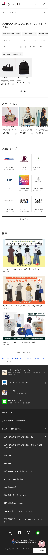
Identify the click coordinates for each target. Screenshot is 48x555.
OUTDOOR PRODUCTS (15, 359)
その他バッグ (39, 359)
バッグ (29, 359)
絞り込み (41, 550)
